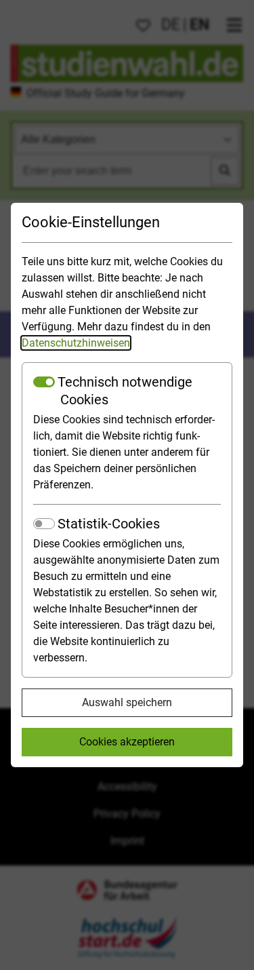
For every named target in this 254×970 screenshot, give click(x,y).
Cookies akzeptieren (127, 741)
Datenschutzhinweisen (76, 342)
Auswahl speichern (127, 702)
